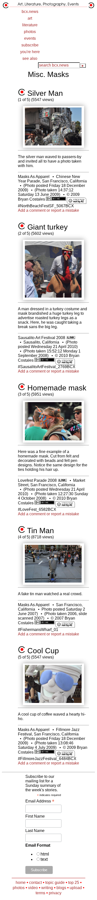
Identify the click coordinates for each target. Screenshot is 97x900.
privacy (55, 893)
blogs (61, 888)
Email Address (39, 801)
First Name (35, 816)
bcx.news (30, 11)
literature (30, 25)
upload (76, 888)
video (33, 888)
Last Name (35, 831)
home (21, 882)
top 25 (73, 882)
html (45, 854)
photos (30, 32)
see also (29, 58)
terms (40, 893)
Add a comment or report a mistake (48, 210)
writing (47, 888)
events (30, 38)
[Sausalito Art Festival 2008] (70, 338)
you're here (30, 52)
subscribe (30, 45)
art (30, 18)
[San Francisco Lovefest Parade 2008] (62, 480)
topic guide (55, 882)
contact (35, 882)
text (44, 859)
